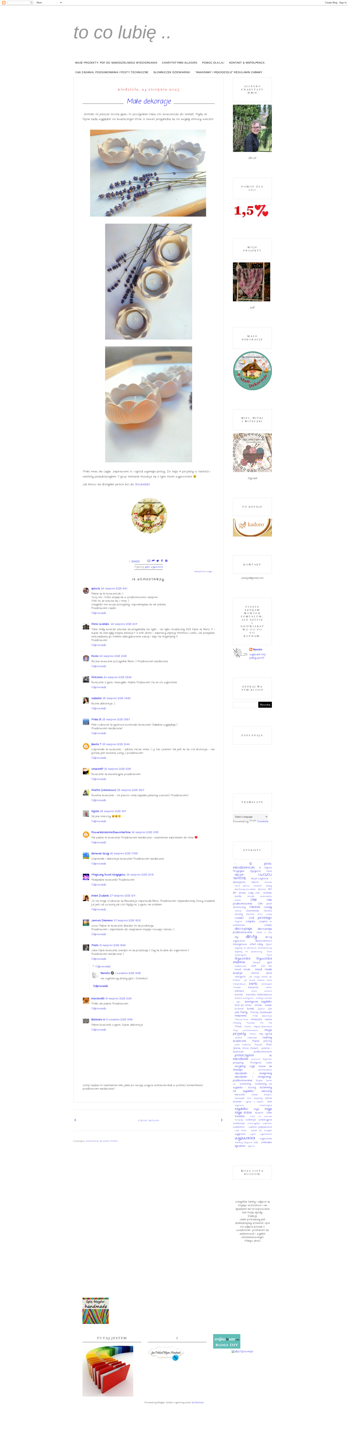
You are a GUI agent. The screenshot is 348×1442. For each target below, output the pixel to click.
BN (270, 889)
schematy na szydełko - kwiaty (252, 1085)
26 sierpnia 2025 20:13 (140, 874)
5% (260, 867)
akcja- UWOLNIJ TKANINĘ (252, 877)
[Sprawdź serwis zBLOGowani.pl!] (242, 1351)
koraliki (239, 994)
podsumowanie (263, 1051)
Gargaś (256, 962)
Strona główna (148, 1120)
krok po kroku (243, 1005)
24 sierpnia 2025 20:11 (124, 624)
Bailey (269, 885)
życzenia (240, 1146)
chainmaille (252, 911)
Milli (270, 1023)
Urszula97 (97, 769)
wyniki (253, 1134)
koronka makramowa (259, 994)
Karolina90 (97, 998)
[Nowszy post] (75, 1120)
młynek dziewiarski (263, 1026)
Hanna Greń (261, 973)
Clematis (250, 914)
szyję (268, 1109)
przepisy (238, 1062)
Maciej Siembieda (261, 1012)
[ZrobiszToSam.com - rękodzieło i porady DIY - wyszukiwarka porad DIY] (226, 1348)
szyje (256, 1109)
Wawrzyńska (253, 1123)
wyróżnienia (266, 1134)
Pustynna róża (261, 1062)
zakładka (266, 1142)
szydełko (241, 1109)
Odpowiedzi (103, 966)
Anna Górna (242, 885)
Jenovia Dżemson (102, 920)
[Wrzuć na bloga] (153, 561)
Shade (255, 1094)
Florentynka (240, 955)
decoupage (243, 929)
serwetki (240, 1094)
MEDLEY (237, 1023)
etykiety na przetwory (248, 951)
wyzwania (157, 567)
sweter (237, 1101)
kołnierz (239, 991)
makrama (240, 1016)
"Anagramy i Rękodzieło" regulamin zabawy (228, 72)
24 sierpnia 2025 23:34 (118, 677)
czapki (268, 925)
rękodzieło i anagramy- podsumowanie (252, 1078)
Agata (95, 811)
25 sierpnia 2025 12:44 (116, 744)
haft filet (266, 966)
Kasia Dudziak (100, 895)
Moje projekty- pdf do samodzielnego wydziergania (116, 62)
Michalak (250, 1023)
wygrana (240, 1134)
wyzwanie (266, 1138)
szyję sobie (243, 1112)
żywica (251, 1146)
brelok (238, 900)
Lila (270, 1008)
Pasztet (258, 1044)
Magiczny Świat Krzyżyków (108, 874)
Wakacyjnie (265, 1119)
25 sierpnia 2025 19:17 (113, 811)
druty (251, 936)
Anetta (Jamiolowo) (103, 790)
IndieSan (96, 698)
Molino (252, 1034)
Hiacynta (240, 976)
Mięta (94, 945)
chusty (239, 914)
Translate (262, 821)
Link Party (241, 1012)
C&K (253, 900)
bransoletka (266, 896)
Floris (269, 955)
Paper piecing (262, 1041)
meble (268, 1019)
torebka (240, 1116)
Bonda (251, 896)
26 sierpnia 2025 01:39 (145, 832)
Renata (105, 973)
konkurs (268, 991)
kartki (253, 984)
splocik (95, 588)
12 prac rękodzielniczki (252, 866)
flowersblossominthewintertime (110, 832)
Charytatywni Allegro (179, 62)
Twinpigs (239, 1119)
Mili (261, 1023)
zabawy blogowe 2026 (246, 1142)
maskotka (256, 1019)
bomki (238, 896)
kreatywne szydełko (258, 1001)
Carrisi (238, 910)
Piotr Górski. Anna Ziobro (252, 1046)
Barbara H (98, 1019)
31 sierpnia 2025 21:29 (118, 998)
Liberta (261, 1008)
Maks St (96, 719)
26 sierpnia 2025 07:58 (124, 853)
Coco (260, 914)
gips (147, 567)
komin (254, 991)
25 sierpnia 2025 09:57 (116, 719)
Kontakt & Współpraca (247, 62)
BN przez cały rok (246, 893)
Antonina (97, 677)
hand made (242, 969)
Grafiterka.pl (197, 1402)
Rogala (259, 1080)
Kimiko (269, 987)
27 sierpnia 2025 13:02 (127, 920)
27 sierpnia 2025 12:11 (122, 895)
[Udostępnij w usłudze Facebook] (162, 561)
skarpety (258, 1098)
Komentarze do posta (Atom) (102, 1141)
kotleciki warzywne (244, 998)
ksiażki (258, 1005)
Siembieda (240, 1098)
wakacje (251, 1119)
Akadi (269, 871)
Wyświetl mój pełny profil (257, 656)
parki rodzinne (243, 1044)
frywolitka (242, 959)
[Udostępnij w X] (158, 561)
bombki (268, 893)
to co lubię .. (122, 32)
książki (268, 1005)
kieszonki (253, 987)
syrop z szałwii (254, 1101)
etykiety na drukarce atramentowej (253, 948)
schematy (245, 1084)
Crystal (238, 921)
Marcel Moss (241, 1019)
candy (268, 907)
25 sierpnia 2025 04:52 (116, 698)
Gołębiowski (240, 966)
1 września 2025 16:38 (128, 973)
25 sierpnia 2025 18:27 (130, 790)
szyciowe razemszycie (253, 1105)
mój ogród (265, 1034)
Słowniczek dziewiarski (171, 72)
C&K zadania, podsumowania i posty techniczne (111, 72)
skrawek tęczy (100, 853)
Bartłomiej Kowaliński (245, 889)
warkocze (239, 1123)
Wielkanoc (239, 1127)
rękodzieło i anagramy (253, 1073)
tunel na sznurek (261, 1116)
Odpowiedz (98, 613)
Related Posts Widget (203, 571)
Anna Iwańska (100, 624)
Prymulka (267, 1059)
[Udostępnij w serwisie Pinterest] (166, 561)
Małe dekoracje (149, 102)
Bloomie (262, 889)
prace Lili (255, 1059)
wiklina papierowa (260, 1127)
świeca (259, 1112)
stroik (268, 1098)
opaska (238, 1037)
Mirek (238, 1026)
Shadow (268, 1094)
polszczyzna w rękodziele (252, 1057)
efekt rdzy (256, 944)
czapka (250, 921)
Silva (249, 1098)
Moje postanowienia (245, 1030)
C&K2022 (254, 907)
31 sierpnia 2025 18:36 (113, 945)
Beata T (96, 744)
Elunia (94, 656)
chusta (268, 911)
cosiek (269, 914)
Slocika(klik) (143, 484)
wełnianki (267, 1123)
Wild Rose (240, 1130)
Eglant (269, 944)
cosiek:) (239, 918)
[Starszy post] (222, 1120)
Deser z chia (264, 932)
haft (253, 966)
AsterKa (258, 885)
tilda (269, 1112)
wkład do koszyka (261, 1130)
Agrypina (255, 871)
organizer (252, 1037)
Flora (269, 951)
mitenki (247, 1026)
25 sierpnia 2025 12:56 (117, 769)
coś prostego (260, 918)
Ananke (268, 882)
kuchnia (239, 1008)
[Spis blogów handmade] (95, 1323)
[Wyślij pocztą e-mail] (149, 561)
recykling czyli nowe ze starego (252, 1068)
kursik (250, 1008)
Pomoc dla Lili (213, 62)
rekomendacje (265, 1069)
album (255, 882)
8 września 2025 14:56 (119, 1019)
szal (269, 1101)
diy (236, 937)
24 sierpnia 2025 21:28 (113, 656)
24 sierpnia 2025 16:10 (114, 588)
